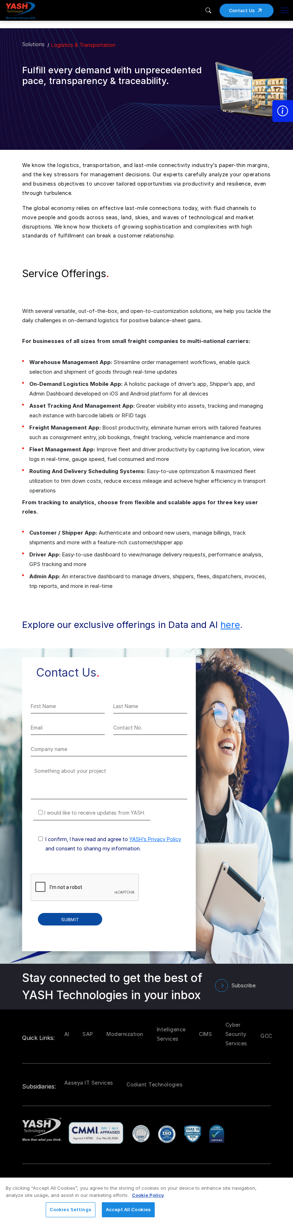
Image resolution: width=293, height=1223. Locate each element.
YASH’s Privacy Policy (155, 839)
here (230, 624)
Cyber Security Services (236, 1034)
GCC (266, 1036)
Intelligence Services (171, 1034)
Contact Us (242, 10)
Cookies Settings (70, 1209)
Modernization (124, 1034)
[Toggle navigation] (285, 10)
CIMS (205, 1034)
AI (66, 1034)
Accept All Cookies (128, 1209)
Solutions (33, 44)
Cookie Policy (148, 1195)
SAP (88, 1034)
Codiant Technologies (154, 1084)
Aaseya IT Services (88, 1083)
